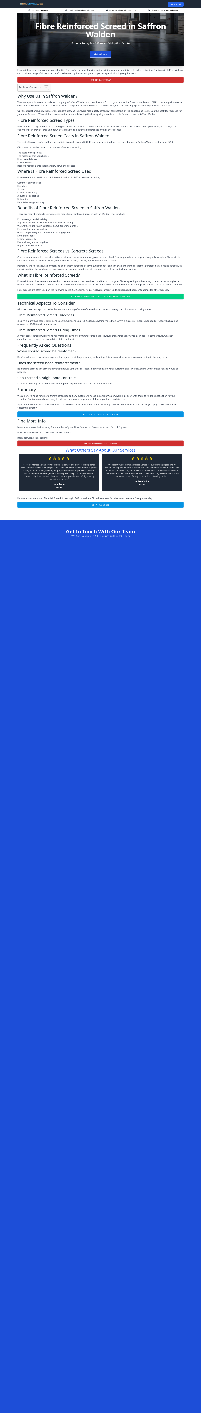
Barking (44, 437)
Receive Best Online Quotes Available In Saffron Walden (100, 296)
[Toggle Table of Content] (45, 87)
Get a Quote (100, 54)
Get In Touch (175, 4)
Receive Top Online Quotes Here (100, 443)
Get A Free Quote (100, 505)
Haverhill (33, 437)
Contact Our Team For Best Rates (100, 414)
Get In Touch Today (101, 80)
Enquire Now (100, 513)
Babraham (22, 437)
